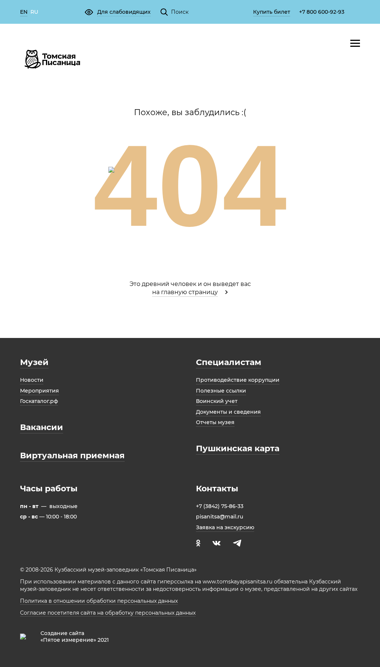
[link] (23, 12)
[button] (117, 12)
